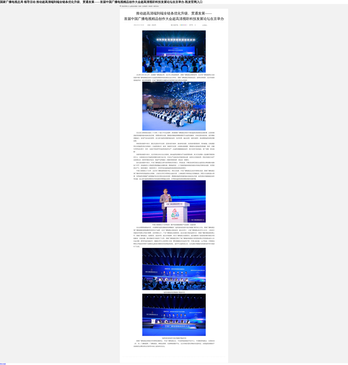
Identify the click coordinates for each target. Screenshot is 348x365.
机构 (140, 6)
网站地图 (3, 364)
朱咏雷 (150, 6)
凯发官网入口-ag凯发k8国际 (129, 6)
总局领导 (144, 6)
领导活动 (156, 6)
